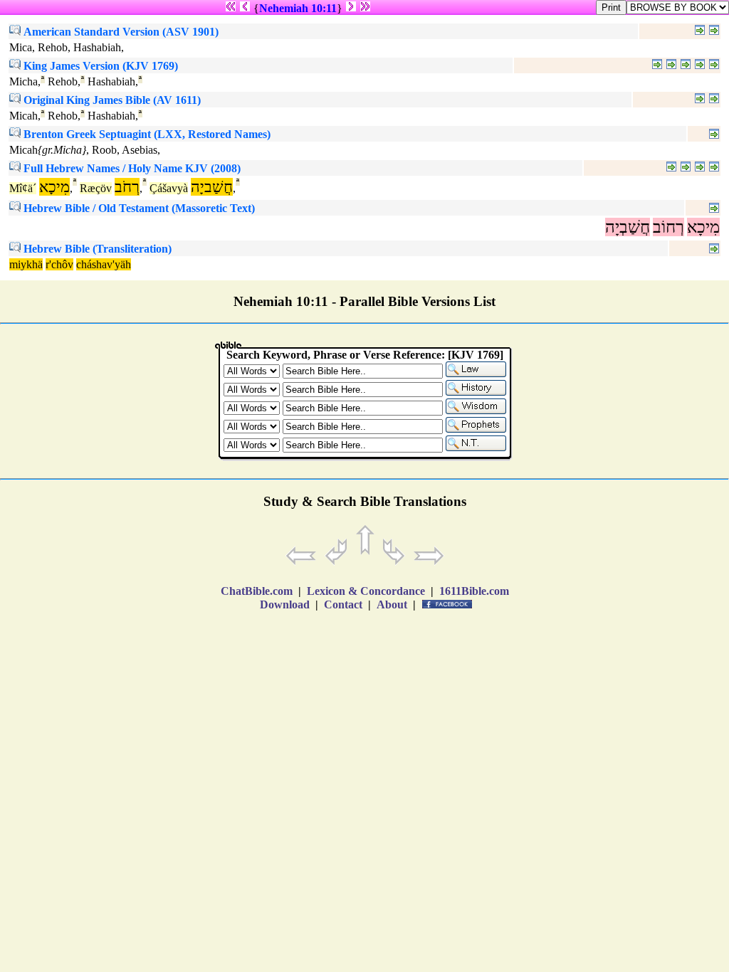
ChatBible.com (256, 591)
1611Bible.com (474, 591)
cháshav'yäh (103, 264)
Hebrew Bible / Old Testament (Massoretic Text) (138, 208)
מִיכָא (703, 227)
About (392, 604)
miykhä (26, 264)
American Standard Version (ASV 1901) (120, 32)
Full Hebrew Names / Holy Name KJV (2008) (131, 168)
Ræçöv (96, 188)
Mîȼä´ (22, 188)
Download (285, 604)
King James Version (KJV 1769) (99, 66)
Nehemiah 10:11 (298, 8)
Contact (343, 604)
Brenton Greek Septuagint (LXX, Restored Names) (146, 134)
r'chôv (59, 264)
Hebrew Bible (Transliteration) (96, 249)
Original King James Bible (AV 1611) (111, 100)
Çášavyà (169, 188)
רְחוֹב (668, 227)
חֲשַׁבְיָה (627, 227)
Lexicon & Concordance (366, 591)
